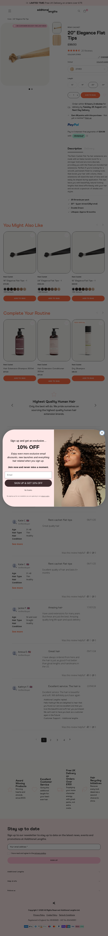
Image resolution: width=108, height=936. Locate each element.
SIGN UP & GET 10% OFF (28, 483)
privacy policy (45, 496)
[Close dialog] (102, 433)
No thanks (28, 490)
